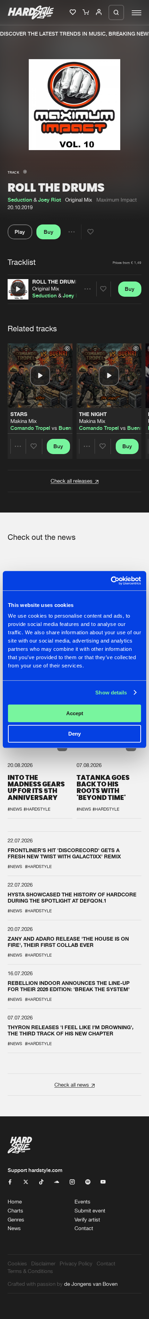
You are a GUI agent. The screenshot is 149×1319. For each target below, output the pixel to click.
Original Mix (45, 289)
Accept (74, 713)
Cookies (17, 1263)
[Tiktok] (41, 1182)
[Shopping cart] (86, 12)
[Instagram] (72, 1182)
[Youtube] (103, 1182)
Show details (111, 692)
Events (82, 1202)
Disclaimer (43, 1263)
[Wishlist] (74, 12)
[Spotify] (87, 1182)
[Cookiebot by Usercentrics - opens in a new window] (110, 580)
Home (15, 1202)
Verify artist (87, 1220)
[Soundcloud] (56, 1182)
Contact (83, 1228)
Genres (16, 1220)
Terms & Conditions (30, 1271)
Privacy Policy (76, 1263)
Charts (15, 1211)
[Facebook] (10, 1182)
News (14, 1228)
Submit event (89, 1211)
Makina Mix (23, 421)
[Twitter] (25, 1182)
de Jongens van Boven (90, 1284)
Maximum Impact (116, 200)
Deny (74, 734)
